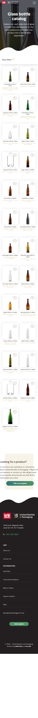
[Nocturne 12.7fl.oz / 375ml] (10, 137)
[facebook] (5, 631)
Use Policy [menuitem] (6, 571)
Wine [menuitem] (5, 605)
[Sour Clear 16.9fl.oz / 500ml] (10, 279)
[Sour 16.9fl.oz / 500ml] (10, 222)
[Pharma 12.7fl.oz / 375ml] (10, 165)
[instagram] (13, 631)
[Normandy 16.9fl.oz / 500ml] (10, 251)
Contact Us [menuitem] (7, 559)
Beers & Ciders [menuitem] (8, 588)
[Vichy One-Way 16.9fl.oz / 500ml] (28, 251)
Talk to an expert (20, 483)
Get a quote (19, 624)
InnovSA (28, 646)
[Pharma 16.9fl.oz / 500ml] (10, 393)
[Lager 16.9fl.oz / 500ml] (28, 165)
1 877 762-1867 (12, 534)
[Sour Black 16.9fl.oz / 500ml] (28, 222)
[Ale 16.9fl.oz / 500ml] (28, 194)
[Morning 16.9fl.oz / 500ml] (28, 308)
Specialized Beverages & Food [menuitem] (13, 613)
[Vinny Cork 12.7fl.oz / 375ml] (28, 80)
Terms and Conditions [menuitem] (11, 580)
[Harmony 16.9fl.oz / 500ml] (10, 365)
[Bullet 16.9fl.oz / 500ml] (28, 336)
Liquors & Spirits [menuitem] (9, 596)
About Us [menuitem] (6, 550)
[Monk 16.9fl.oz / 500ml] (28, 279)
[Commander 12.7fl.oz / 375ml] (10, 80)
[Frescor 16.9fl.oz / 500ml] (10, 336)
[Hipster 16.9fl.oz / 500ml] (10, 308)
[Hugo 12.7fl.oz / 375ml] (28, 137)
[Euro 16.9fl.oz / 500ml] (10, 194)
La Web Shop (18, 646)
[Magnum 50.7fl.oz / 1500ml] (10, 422)
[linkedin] (9, 631)
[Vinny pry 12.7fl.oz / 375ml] (10, 108)
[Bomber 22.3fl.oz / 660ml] (28, 393)
